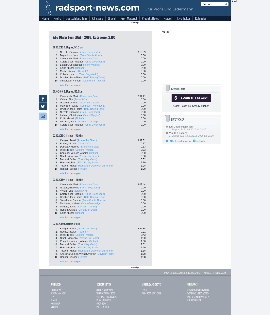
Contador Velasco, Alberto (74, 153)
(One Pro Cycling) (88, 121)
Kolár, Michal (67, 68)
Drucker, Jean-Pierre (71, 77)
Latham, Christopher (71, 64)
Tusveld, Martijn (68, 165)
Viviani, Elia (66, 99)
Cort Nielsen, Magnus (71, 61)
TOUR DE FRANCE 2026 (105, 293)
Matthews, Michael (70, 203)
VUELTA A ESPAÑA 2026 (106, 296)
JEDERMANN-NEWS (59, 293)
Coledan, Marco (68, 74)
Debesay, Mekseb (69, 146)
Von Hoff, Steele (68, 121)
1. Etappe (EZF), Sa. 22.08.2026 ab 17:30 (191, 134)
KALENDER (55, 303)
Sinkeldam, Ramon (70, 80)
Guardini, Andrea (69, 102)
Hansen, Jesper (68, 168)
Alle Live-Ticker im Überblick (187, 141)
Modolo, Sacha (68, 206)
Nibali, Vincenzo (69, 156)
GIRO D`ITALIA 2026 (104, 290)
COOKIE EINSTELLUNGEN (174, 272)
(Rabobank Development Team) (95, 165)
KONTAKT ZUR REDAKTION (198, 290)
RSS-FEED (146, 290)
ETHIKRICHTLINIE (194, 300)
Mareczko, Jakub (69, 105)
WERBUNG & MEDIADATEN (198, 293)
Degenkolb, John (69, 55)
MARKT (54, 300)
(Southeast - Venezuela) (92, 105)
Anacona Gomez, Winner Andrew (78, 254)
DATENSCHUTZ (194, 272)
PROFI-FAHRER (102, 306)
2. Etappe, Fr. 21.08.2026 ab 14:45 (187, 128)
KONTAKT (207, 272)
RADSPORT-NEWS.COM (151, 293)
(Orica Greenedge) (95, 61)
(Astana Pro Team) (89, 102)
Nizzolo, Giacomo (69, 52)
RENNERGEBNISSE (104, 300)
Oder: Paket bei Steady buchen (191, 105)
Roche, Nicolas (68, 143)
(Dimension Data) (88, 58)
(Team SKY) (80, 99)
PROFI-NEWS (56, 290)
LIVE (53, 296)
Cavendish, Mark (69, 58)
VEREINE (54, 306)
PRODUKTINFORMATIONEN (198, 296)
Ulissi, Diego (67, 150)
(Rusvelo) (82, 71)
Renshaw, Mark (68, 209)
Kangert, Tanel (68, 140)
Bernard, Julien (68, 159)
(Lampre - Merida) (84, 150)
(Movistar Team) (105, 254)
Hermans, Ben (68, 162)
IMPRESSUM (220, 272)
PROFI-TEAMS (102, 303)
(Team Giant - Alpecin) (91, 55)
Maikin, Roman (68, 71)
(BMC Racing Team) (94, 77)
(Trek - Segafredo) (90, 52)
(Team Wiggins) (91, 64)
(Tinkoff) (79, 68)
